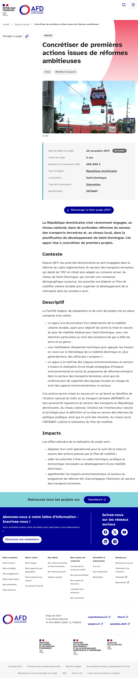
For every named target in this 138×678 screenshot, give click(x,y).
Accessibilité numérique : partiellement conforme (108, 666)
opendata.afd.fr (118, 624)
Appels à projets (55, 577)
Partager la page (26, 36)
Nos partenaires (10, 584)
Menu (133, 4)
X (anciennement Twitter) (115, 532)
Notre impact (31, 563)
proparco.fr (94, 624)
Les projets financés (34, 586)
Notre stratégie (9, 568)
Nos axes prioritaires (79, 575)
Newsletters (98, 577)
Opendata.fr (95, 499)
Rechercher (123, 4)
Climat (47, 72)
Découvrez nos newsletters (22, 539)
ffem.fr (121, 617)
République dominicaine (101, 171)
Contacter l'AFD (15, 666)
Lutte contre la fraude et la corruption (104, 673)
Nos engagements (11, 574)
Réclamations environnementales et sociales (37, 673)
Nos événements (100, 572)
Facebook (105, 532)
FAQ (64, 673)
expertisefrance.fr (98, 617)
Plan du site (77, 673)
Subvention (93, 184)
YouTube (124, 532)
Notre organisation (11, 579)
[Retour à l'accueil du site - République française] (39, 10)
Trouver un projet (21, 24)
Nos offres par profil (57, 572)
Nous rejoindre (9, 590)
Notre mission (9, 563)
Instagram (115, 541)
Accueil (6, 24)
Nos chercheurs (77, 598)
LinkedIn (105, 541)
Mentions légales (73, 666)
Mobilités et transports (66, 72)
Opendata (119, 577)
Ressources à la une (124, 563)
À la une (96, 566)
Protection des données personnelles (44, 666)
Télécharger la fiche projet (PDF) (91, 210)
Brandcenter (120, 582)
